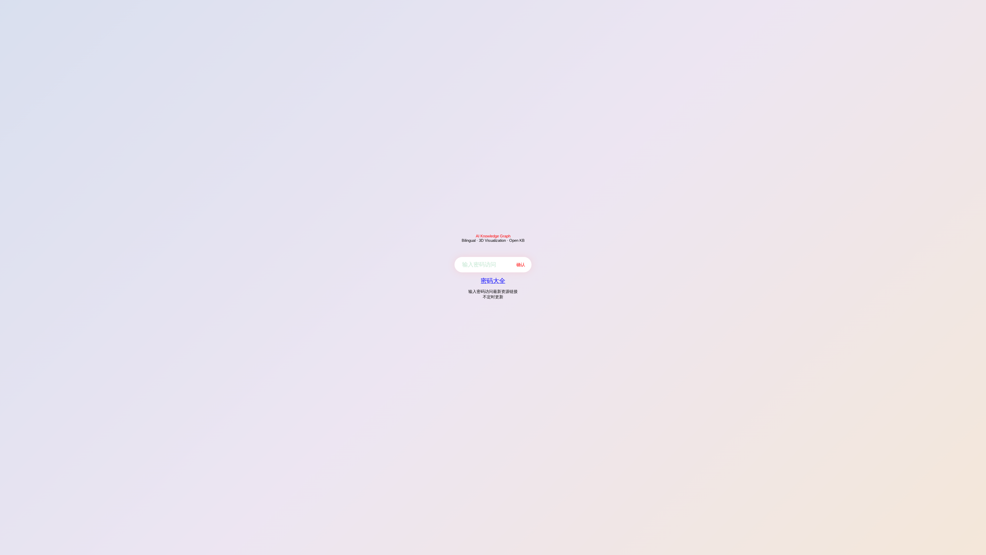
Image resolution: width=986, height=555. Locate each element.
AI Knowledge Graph (493, 236)
